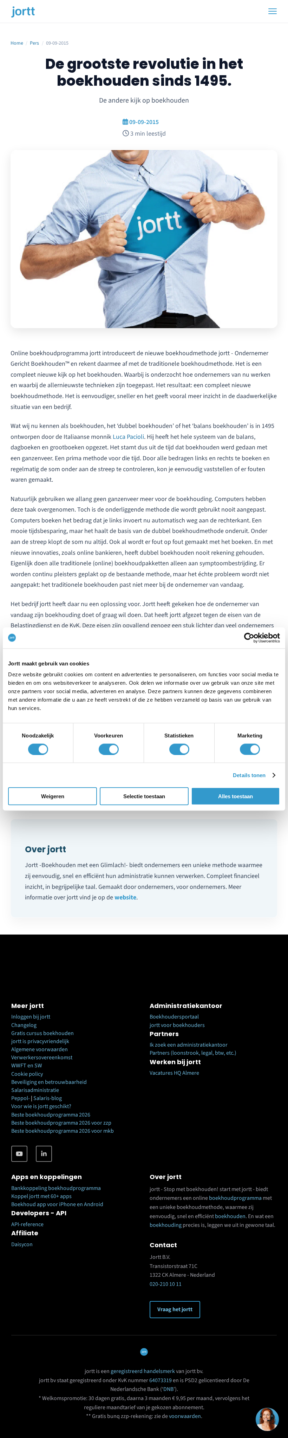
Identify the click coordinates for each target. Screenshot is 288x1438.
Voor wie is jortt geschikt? (41, 1106)
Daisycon (22, 1244)
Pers (34, 43)
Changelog (24, 1025)
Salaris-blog (47, 1098)
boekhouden (230, 1216)
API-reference (27, 1224)
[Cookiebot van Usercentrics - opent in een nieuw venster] (249, 637)
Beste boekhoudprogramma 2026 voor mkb (62, 1131)
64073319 (160, 1380)
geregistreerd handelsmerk (143, 1371)
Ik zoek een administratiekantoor (189, 1045)
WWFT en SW (26, 1065)
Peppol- (20, 1098)
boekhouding (166, 1225)
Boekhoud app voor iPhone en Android (57, 1204)
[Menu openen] (272, 11)
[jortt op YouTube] (19, 1154)
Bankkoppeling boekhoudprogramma (56, 1188)
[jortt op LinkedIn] (44, 1154)
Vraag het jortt (174, 1309)
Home (17, 43)
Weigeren (52, 796)
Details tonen (249, 775)
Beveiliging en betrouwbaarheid (49, 1082)
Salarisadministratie (35, 1090)
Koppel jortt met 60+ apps (41, 1196)
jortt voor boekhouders (177, 1025)
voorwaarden (185, 1416)
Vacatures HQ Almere (174, 1073)
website (125, 897)
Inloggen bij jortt (30, 1017)
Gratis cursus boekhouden (42, 1033)
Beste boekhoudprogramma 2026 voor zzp (61, 1123)
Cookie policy (27, 1074)
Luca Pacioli (128, 436)
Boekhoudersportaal (174, 1017)
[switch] (109, 749)
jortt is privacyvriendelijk (40, 1041)
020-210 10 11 (166, 1284)
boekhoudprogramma (235, 1198)
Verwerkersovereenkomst (41, 1057)
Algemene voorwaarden (39, 1049)
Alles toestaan (235, 796)
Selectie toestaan (144, 796)
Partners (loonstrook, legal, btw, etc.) (193, 1053)
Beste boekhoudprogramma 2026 (50, 1115)
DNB (168, 1389)
